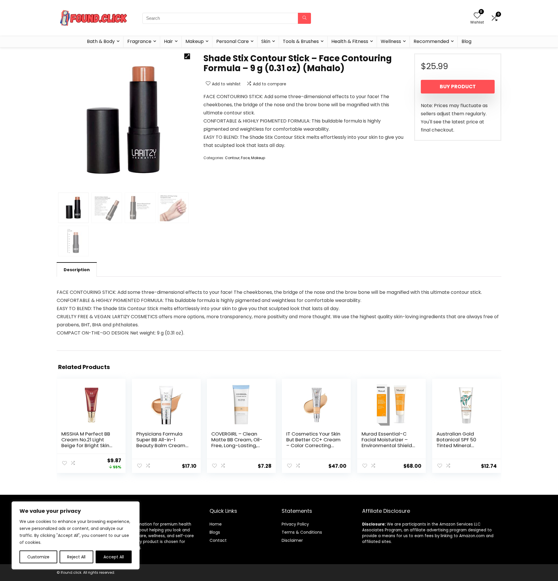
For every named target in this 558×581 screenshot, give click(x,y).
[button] (187, 56)
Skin (265, 41)
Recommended (431, 41)
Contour (232, 157)
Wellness (391, 41)
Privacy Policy (295, 524)
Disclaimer (292, 540)
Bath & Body (101, 41)
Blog (466, 41)
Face (245, 157)
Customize (38, 557)
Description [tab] (77, 270)
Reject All (76, 557)
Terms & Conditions (302, 532)
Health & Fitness (349, 41)
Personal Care (232, 41)
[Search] (304, 18)
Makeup (194, 41)
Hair (168, 41)
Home (216, 524)
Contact (218, 540)
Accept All (113, 557)
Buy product (458, 86)
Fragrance (139, 41)
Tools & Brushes (301, 41)
